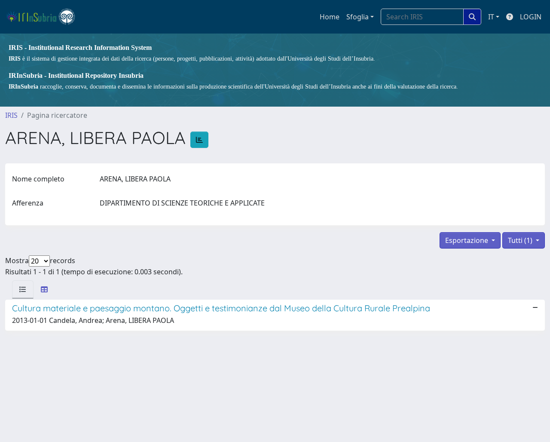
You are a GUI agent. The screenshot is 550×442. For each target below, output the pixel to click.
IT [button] (491, 16)
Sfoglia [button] (357, 16)
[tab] (23, 289)
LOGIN (530, 16)
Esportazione (467, 240)
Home (329, 16)
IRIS (11, 115)
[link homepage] (44, 16)
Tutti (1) (521, 240)
